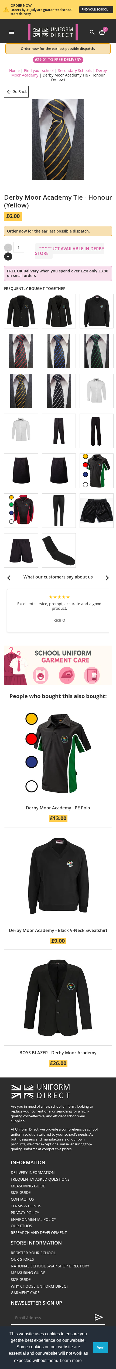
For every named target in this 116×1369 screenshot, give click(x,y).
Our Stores (22, 1259)
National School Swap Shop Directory (50, 1266)
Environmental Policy (33, 1219)
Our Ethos (21, 1225)
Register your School (33, 1252)
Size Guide (21, 1192)
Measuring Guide (28, 1185)
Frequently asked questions (40, 1179)
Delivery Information (33, 1172)
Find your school (39, 70)
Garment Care (25, 1292)
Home (14, 70)
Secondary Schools (75, 70)
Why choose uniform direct (39, 1286)
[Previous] (9, 578)
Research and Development (39, 1232)
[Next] (107, 578)
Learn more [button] (71, 1360)
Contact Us (22, 1199)
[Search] (92, 31)
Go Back (19, 91)
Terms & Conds (26, 1205)
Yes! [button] (101, 1348)
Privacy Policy (25, 1212)
